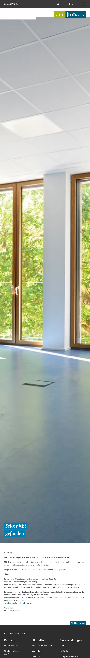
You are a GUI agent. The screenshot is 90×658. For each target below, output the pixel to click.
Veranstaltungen (71, 640)
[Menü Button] (83, 4)
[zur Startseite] (70, 14)
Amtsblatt (36, 651)
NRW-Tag (64, 651)
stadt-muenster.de (17, 633)
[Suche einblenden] (58, 4)
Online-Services (11, 645)
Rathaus (9, 640)
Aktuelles (38, 640)
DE (69, 4)
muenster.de (11, 4)
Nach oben (79, 623)
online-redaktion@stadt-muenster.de (21, 603)
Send (62, 645)
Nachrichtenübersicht (42, 645)
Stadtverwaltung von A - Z (11, 652)
